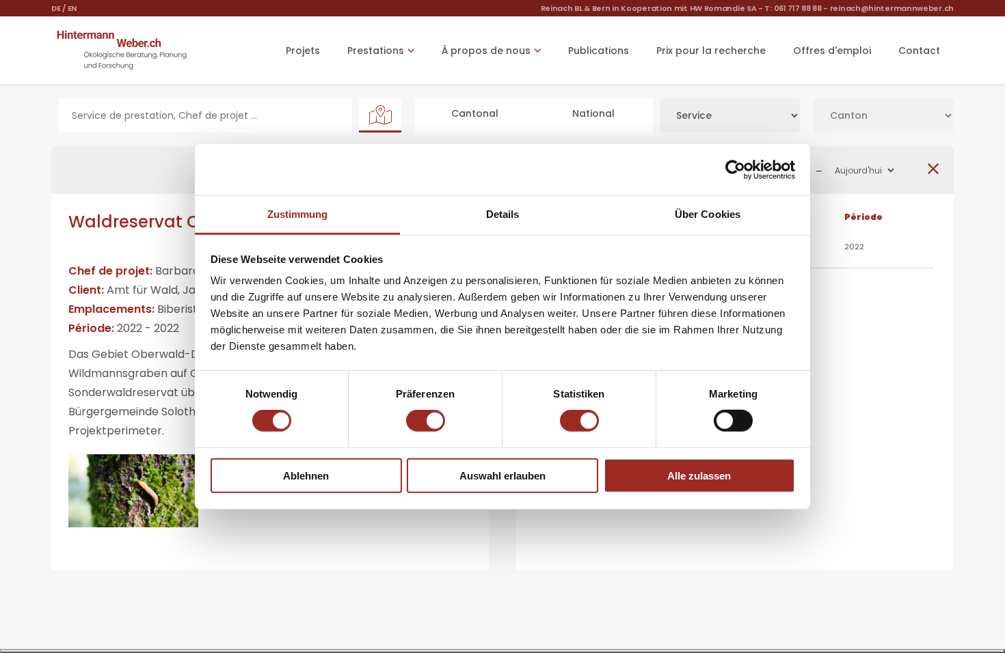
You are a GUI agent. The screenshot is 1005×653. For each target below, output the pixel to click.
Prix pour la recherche (711, 50)
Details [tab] (503, 214)
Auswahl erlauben (502, 476)
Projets (303, 50)
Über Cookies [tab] (707, 214)
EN (72, 8)
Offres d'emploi (832, 50)
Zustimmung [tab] (297, 214)
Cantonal (474, 113)
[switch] (425, 421)
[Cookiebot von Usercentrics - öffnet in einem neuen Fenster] (735, 169)
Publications (598, 50)
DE (55, 8)
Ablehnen (306, 476)
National (593, 113)
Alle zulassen (699, 476)
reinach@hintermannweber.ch (892, 8)
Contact (919, 50)
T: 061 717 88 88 (792, 8)
